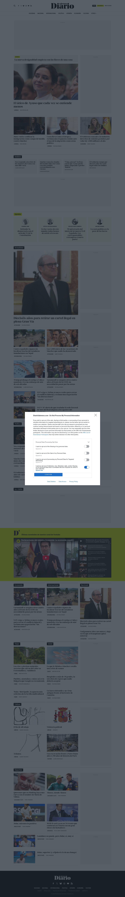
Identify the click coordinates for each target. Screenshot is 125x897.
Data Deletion (51, 481)
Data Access (62, 481)
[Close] (96, 416)
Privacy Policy (73, 481)
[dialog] (62, 448)
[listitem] (62, 442)
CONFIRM (48, 474)
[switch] (86, 446)
